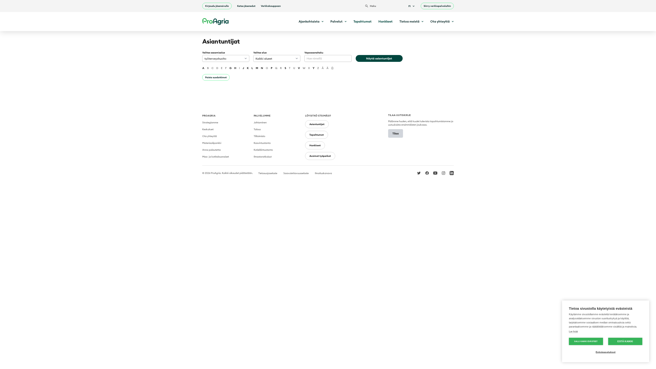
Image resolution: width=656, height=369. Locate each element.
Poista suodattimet (216, 77)
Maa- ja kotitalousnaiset (215, 156)
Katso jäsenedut (246, 6)
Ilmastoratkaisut (263, 156)
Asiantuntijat (316, 124)
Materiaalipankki (211, 143)
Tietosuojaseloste (267, 173)
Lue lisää (573, 331)
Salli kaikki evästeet (586, 341)
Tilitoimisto (259, 136)
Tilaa (395, 133)
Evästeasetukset (606, 352)
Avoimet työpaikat (320, 156)
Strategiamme (210, 122)
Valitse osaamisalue (213, 52)
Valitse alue (260, 52)
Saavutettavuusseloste (296, 173)
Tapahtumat (362, 21)
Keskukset (208, 129)
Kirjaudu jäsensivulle (217, 6)
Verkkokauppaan (271, 6)
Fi (409, 6)
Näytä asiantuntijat (379, 58)
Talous (257, 129)
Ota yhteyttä (209, 136)
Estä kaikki (625, 341)
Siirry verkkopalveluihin (437, 6)
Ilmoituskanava (323, 173)
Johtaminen (260, 122)
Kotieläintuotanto (263, 149)
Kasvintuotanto (262, 143)
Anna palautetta (211, 149)
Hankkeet (385, 21)
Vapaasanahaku (313, 52)
